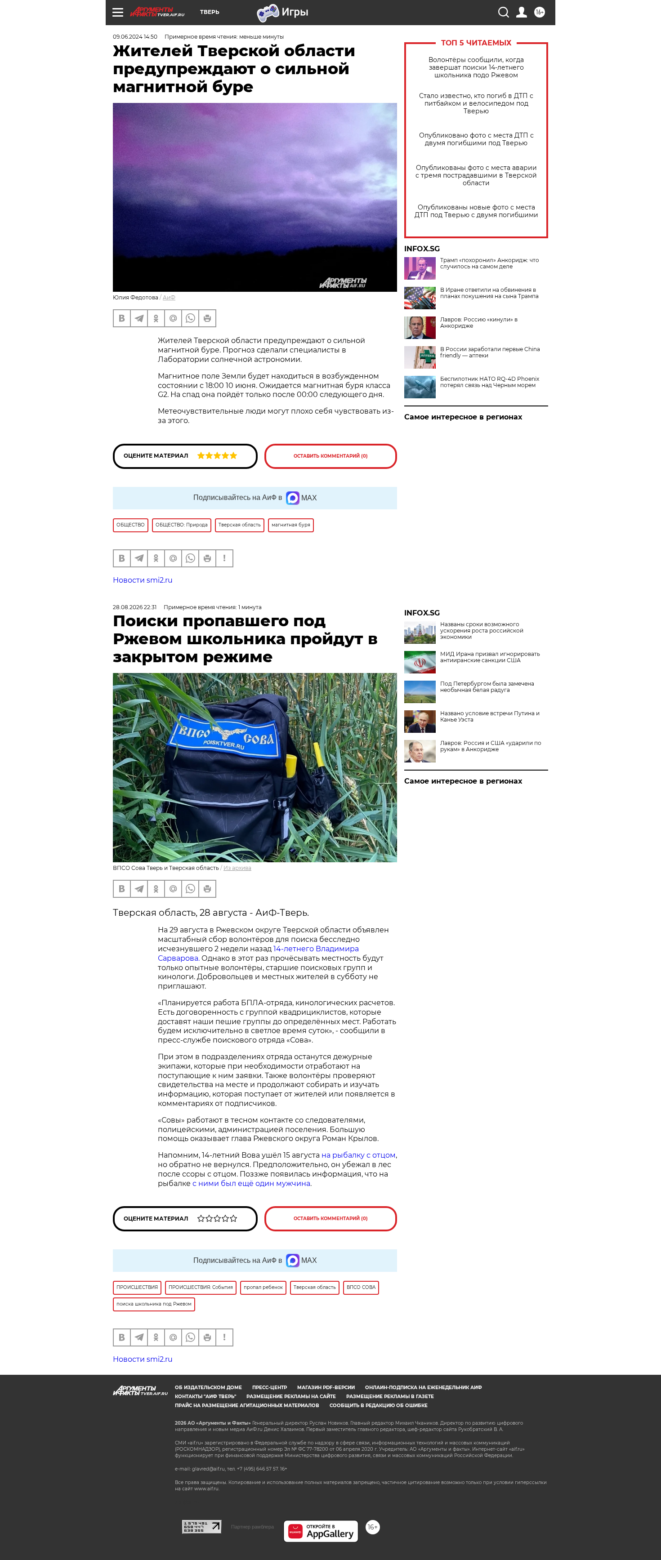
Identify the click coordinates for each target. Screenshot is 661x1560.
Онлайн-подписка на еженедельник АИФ (423, 1388)
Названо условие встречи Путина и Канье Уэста (490, 716)
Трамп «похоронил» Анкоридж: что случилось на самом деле (489, 263)
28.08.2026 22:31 (134, 607)
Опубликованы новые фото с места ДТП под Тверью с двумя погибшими (476, 211)
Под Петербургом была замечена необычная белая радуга (487, 687)
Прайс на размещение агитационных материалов (247, 1405)
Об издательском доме (208, 1388)
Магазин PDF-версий (326, 1388)
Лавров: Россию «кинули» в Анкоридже (479, 322)
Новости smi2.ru (143, 580)
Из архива (237, 868)
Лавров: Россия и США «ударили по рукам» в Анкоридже (490, 746)
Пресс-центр (269, 1388)
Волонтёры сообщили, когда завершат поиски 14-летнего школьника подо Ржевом (476, 67)
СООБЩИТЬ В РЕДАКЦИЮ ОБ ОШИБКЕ (379, 1405)
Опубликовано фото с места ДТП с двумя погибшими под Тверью (476, 139)
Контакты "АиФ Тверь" (205, 1397)
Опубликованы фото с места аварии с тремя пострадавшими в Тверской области (476, 175)
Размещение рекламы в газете (390, 1397)
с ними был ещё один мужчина (251, 1183)
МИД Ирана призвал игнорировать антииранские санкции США (490, 657)
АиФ (169, 297)
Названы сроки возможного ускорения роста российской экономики (481, 630)
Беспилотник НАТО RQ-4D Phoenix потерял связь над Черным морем (489, 382)
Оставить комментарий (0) (331, 456)
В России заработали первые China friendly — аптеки (490, 352)
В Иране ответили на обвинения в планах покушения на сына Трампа (489, 293)
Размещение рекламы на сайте (291, 1397)
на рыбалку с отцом (359, 1155)
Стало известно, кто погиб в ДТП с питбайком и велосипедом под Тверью (476, 103)
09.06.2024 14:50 (135, 36)
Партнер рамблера (252, 1526)
